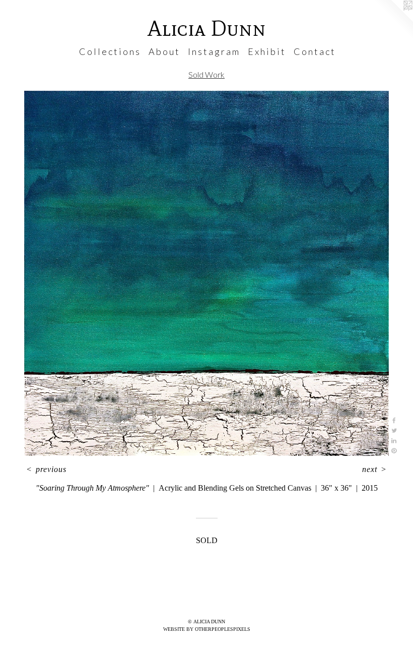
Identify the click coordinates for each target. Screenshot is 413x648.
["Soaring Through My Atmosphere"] (206, 273)
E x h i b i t (266, 51)
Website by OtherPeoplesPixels (206, 629)
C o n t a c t (314, 51)
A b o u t (164, 51)
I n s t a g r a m (213, 51)
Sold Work (206, 74)
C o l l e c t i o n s (109, 51)
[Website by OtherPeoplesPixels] (393, 20)
